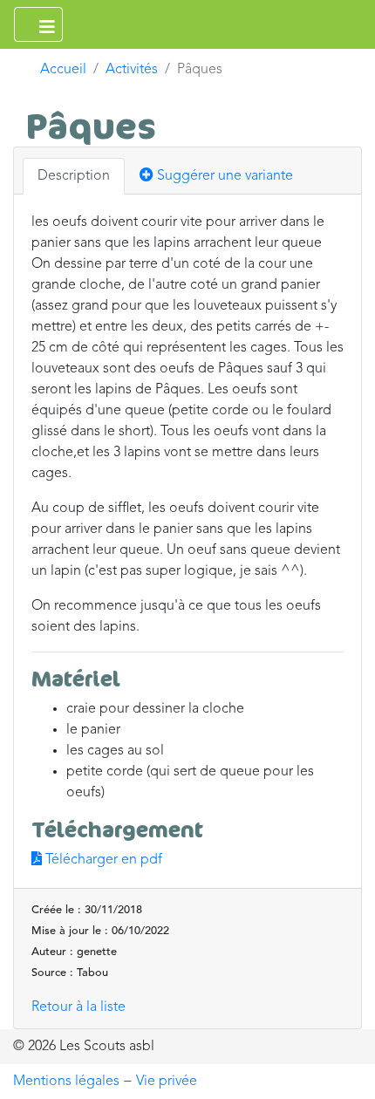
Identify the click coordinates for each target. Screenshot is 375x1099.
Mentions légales (66, 1082)
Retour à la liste (78, 1007)
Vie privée (166, 1082)
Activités (132, 70)
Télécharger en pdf (102, 860)
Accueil (63, 70)
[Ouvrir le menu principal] (38, 24)
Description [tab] (74, 176)
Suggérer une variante (223, 176)
